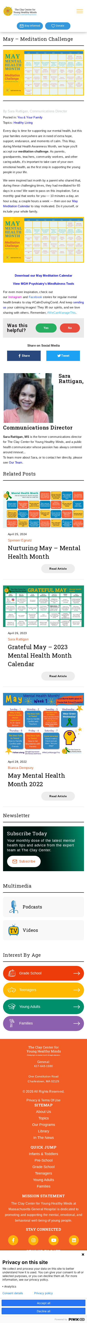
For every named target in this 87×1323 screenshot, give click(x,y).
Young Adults (29, 1007)
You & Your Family (29, 117)
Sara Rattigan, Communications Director (37, 111)
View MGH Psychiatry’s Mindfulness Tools (43, 283)
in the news (43, 1138)
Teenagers (27, 990)
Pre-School (44, 1160)
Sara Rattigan (18, 639)
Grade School (30, 973)
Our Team (15, 462)
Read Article (58, 568)
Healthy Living (23, 122)
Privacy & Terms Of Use (43, 1100)
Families (26, 1023)
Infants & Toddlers (43, 1154)
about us (43, 1112)
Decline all (43, 1311)
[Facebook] (13, 1240)
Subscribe (27, 861)
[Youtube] (54, 1240)
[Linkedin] (74, 1240)
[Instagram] (33, 1240)
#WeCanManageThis (61, 312)
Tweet (65, 355)
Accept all (43, 1303)
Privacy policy (43, 1293)
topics (43, 1118)
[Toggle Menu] (79, 11)
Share (26, 355)
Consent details (12, 1293)
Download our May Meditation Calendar (43, 275)
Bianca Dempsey (20, 768)
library (43, 1131)
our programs (43, 1125)
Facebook (35, 297)
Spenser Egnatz (20, 540)
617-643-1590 (43, 1066)
